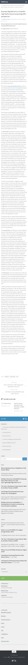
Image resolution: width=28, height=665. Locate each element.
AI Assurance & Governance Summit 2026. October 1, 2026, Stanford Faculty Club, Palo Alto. (13, 524)
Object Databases (6, 449)
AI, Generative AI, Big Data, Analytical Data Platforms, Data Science (14, 428)
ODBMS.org (4, 2)
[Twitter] (23, 419)
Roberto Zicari (6, 19)
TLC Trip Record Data (6, 403)
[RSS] (26, 419)
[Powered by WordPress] (8, 657)
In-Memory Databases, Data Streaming (11, 439)
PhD (17, 376)
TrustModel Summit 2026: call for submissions (13, 535)
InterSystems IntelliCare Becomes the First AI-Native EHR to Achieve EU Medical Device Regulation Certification (13, 511)
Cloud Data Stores (6, 432)
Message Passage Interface (14, 86)
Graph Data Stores (6, 436)
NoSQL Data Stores (6, 446)
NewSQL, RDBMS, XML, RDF (9, 442)
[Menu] (26, 2)
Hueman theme (21, 657)
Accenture (6, 376)
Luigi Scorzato (12, 376)
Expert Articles (19, 7)
